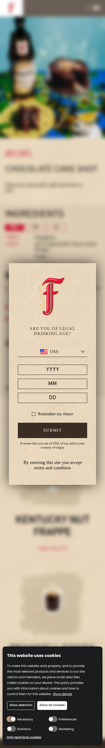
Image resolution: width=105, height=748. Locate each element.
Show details (62, 694)
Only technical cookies (24, 738)
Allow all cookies (52, 705)
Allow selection (20, 705)
